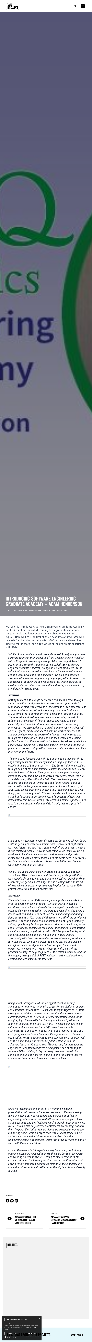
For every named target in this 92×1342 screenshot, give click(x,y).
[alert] (22, 1328)
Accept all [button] (12, 1333)
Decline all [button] (31, 1333)
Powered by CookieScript (32, 1337)
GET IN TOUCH (76, 1335)
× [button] (39, 1318)
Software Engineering (42, 610)
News (31, 610)
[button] (10, 1337)
